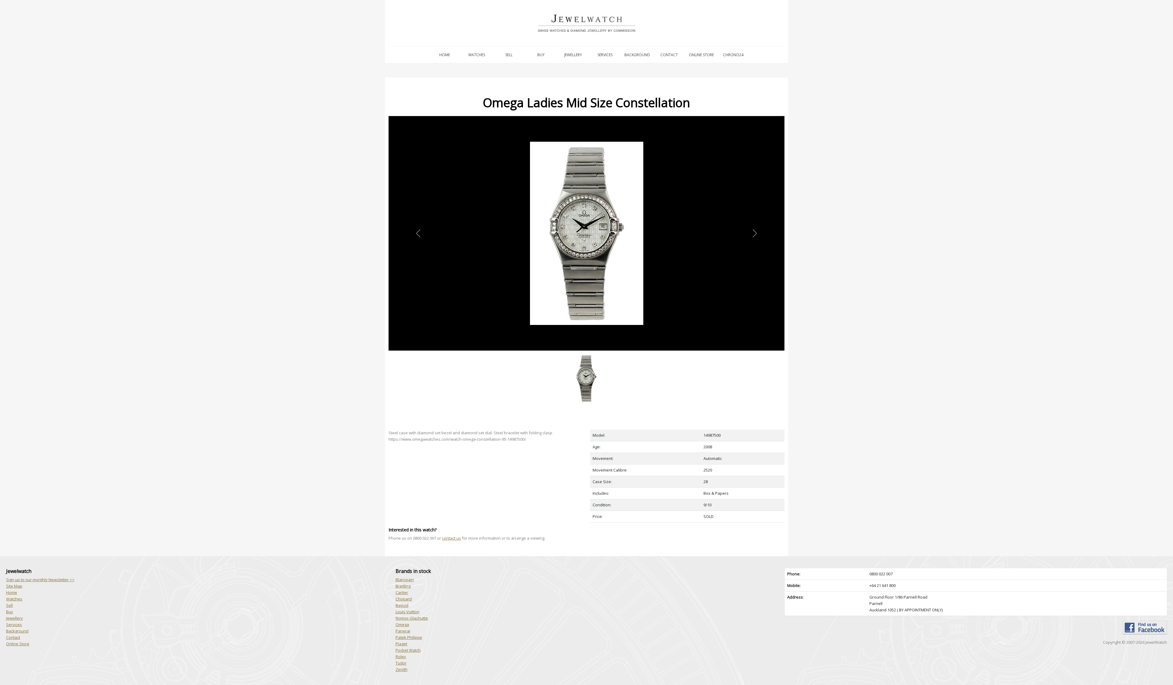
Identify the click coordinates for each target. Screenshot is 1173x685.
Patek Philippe (409, 637)
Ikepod (402, 605)
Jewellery (573, 54)
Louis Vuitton (407, 611)
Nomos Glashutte (412, 618)
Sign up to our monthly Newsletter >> (40, 579)
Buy (541, 54)
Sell (509, 54)
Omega (402, 624)
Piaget (401, 644)
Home (444, 54)
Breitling (403, 586)
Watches (476, 54)
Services (604, 54)
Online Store (701, 54)
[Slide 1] (586, 354)
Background (637, 54)
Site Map (14, 586)
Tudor (401, 663)
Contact (669, 54)
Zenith (401, 669)
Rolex (401, 656)
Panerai (403, 631)
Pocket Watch (408, 650)
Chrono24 (733, 54)
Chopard (404, 599)
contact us (451, 538)
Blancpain (405, 579)
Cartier (402, 592)
